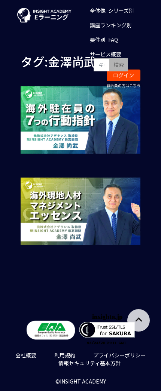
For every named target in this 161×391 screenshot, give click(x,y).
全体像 (98, 10)
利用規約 (64, 355)
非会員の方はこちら (123, 85)
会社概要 (25, 355)
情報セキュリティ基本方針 (89, 363)
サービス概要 (105, 54)
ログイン (123, 75)
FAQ (113, 39)
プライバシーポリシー (119, 355)
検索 (118, 64)
